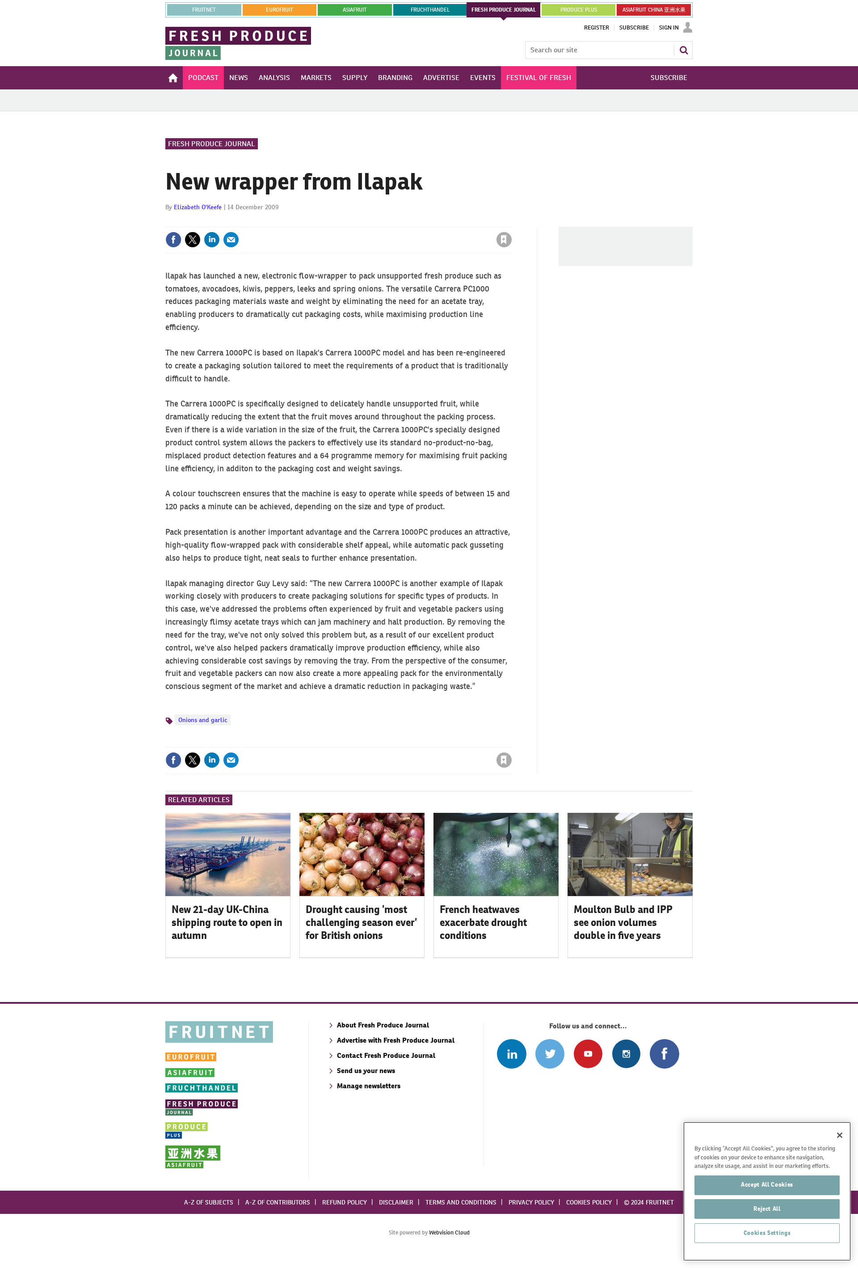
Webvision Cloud (449, 1232)
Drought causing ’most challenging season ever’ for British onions (361, 922)
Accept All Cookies (767, 1184)
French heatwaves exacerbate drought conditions (483, 922)
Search (684, 50)
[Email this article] (231, 240)
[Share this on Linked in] (212, 240)
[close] (511, 221)
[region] (767, 1191)
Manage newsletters (368, 1085)
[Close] (840, 1135)
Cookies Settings (767, 1233)
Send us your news (366, 1070)
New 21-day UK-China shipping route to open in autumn (227, 922)
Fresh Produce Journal (211, 143)
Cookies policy (589, 1202)
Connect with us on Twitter (549, 1053)
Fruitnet (204, 9)
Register (596, 28)
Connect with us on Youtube (587, 1053)
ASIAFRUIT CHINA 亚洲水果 (654, 9)
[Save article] (504, 240)
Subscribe (634, 28)
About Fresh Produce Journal (383, 1025)
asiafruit (355, 9)
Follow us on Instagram (626, 1053)
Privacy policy (531, 1202)
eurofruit (279, 9)
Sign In (669, 28)
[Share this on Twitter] (193, 240)
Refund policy (344, 1202)
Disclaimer (396, 1202)
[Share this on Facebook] (173, 240)
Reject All (767, 1209)
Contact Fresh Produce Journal (386, 1055)
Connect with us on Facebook (664, 1053)
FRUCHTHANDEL (430, 9)
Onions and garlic (202, 720)
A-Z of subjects (208, 1202)
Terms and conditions (460, 1202)
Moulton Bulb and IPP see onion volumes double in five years (623, 922)
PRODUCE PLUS (578, 9)
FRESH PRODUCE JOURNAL (503, 9)
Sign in (398, 221)
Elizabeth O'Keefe (198, 207)
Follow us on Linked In (511, 1053)
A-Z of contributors (277, 1202)
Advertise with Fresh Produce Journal (395, 1040)
